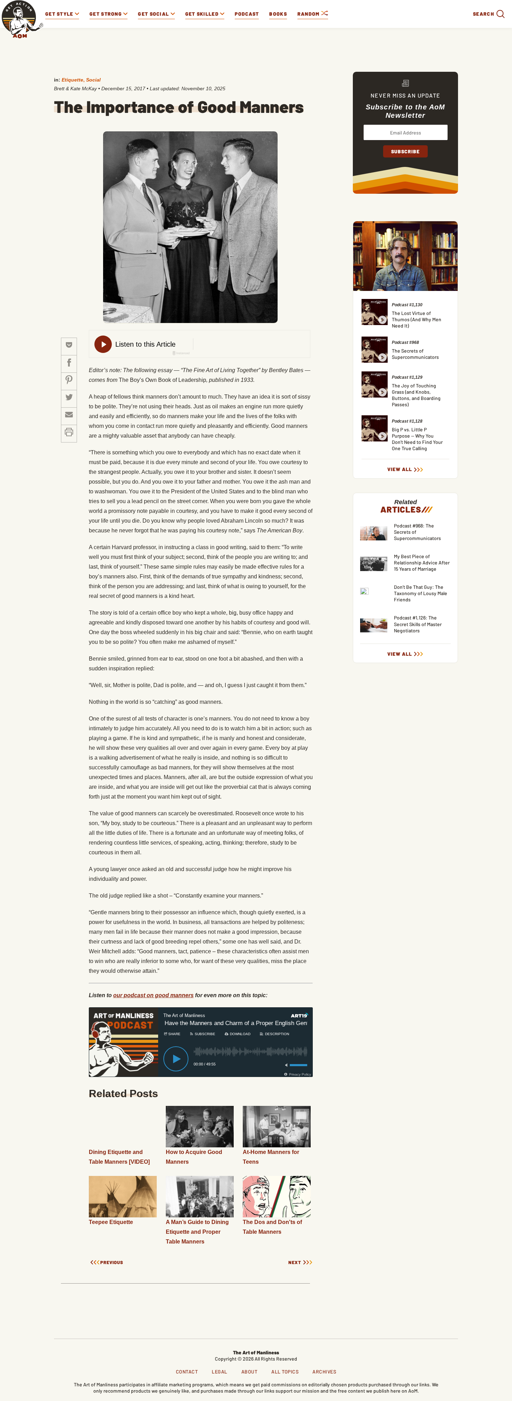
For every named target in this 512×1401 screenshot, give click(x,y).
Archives (324, 1372)
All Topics (284, 1372)
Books (278, 14)
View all (399, 469)
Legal (219, 1372)
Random (309, 14)
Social (93, 80)
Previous (111, 1262)
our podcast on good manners (153, 995)
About (249, 1372)
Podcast (247, 14)
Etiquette (72, 80)
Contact (187, 1372)
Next (294, 1262)
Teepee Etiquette (111, 1222)
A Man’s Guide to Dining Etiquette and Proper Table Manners (197, 1232)
